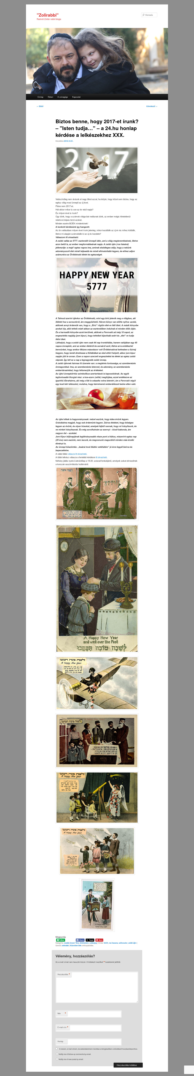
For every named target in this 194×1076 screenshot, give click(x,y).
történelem (84, 943)
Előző (40, 106)
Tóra (77, 943)
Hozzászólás (64, 974)
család (66, 943)
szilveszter (123, 943)
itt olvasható (101, 457)
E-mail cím (63, 1027)
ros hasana (113, 943)
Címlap (40, 97)
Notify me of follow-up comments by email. (75, 1054)
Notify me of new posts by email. (71, 1059)
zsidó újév (132, 943)
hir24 (106, 943)
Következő (151, 106)
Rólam (50, 97)
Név (62, 1013)
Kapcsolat (76, 97)
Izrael (72, 943)
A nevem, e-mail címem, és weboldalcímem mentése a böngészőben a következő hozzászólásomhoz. (98, 1049)
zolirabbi (65, 945)
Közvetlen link (76, 945)
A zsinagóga (63, 97)
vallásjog (93, 943)
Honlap (60, 1041)
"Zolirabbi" (48, 15)
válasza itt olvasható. (77, 453)
